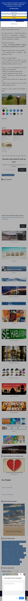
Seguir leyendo (14, 23)
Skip (17, 598)
